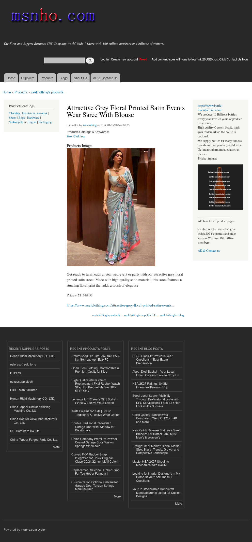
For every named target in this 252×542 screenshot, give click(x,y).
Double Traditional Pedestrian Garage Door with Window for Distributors (92, 426)
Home (11, 77)
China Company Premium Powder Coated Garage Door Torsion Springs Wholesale (94, 442)
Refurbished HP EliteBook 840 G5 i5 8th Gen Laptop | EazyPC (95, 357)
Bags (21, 118)
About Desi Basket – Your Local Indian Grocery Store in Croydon (155, 373)
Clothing (14, 113)
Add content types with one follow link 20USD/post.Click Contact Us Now (200, 59)
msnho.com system (34, 529)
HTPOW (15, 373)
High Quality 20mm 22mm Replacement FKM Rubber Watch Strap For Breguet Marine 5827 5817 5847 (95, 385)
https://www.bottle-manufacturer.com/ (210, 107)
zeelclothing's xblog (172, 315)
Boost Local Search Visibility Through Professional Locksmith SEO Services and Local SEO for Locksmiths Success (156, 400)
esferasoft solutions (23, 364)
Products (47, 77)
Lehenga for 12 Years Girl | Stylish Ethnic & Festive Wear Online (94, 401)
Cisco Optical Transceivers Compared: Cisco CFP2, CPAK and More (154, 418)
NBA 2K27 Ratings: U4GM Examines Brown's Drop (150, 385)
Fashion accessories (34, 113)
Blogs (64, 77)
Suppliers (27, 77)
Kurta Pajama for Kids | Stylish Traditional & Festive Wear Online (95, 412)
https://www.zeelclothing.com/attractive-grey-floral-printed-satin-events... (120, 305)
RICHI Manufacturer (23, 390)
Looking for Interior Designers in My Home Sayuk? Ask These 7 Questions (156, 477)
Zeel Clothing (76, 136)
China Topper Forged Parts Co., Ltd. (34, 439)
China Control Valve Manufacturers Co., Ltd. (33, 420)
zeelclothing (90, 125)
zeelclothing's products (47, 92)
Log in (104, 59)
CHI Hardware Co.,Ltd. (25, 431)
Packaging (45, 122)
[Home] (52, 16)
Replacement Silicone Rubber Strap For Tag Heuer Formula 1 (95, 471)
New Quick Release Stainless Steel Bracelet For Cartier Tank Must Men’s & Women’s (156, 433)
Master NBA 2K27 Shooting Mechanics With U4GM (150, 463)
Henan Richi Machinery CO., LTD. (32, 356)
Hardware (33, 118)
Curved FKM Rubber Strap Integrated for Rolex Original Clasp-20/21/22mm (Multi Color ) (95, 457)
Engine (32, 122)
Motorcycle (16, 122)
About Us (80, 77)
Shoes (12, 118)
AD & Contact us (209, 251)
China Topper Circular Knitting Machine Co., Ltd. (30, 408)
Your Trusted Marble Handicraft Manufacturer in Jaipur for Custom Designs (156, 492)
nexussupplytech (21, 381)
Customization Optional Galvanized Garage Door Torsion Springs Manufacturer (95, 485)
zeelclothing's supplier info (140, 315)
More (56, 447)
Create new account (125, 59)
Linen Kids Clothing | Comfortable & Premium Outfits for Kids (95, 369)
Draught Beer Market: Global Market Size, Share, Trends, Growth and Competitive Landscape (156, 449)
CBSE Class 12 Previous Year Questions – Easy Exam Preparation (152, 359)
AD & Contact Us (105, 77)
